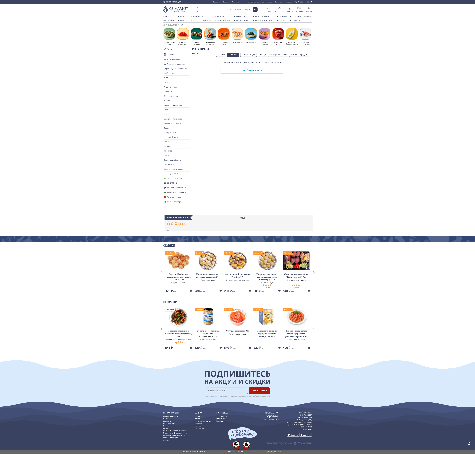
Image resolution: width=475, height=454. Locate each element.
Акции (165, 428)
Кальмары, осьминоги (302, 16)
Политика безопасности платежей (176, 435)
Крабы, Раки (240, 16)
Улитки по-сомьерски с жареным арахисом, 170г (208, 275)
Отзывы (288, 2)
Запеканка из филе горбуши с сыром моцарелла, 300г (267, 334)
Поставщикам (221, 416)
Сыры (282, 20)
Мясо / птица (168, 20)
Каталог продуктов (170, 416)
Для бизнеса (267, 2)
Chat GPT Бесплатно (271, 419)
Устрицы (283, 16)
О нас (165, 419)
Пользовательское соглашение (175, 430)
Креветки (220, 16)
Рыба (182, 16)
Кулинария (297, 20)
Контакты (235, 2)
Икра (165, 16)
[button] (164, 272)
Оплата (226, 2)
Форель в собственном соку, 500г (208, 332)
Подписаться (259, 390)
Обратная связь (169, 423)
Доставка (216, 2)
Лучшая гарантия (235, 452)
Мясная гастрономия (202, 20)
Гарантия (198, 423)
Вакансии (278, 2)
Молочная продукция (264, 20)
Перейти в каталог (252, 70)
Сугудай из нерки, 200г (237, 331)
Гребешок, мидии (262, 16)
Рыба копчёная (199, 16)
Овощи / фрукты (223, 20)
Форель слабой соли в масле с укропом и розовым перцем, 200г (296, 334)
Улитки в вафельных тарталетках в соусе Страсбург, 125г (267, 277)
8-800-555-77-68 (305, 2)
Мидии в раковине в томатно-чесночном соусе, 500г (178, 334)
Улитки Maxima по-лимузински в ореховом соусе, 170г (178, 277)
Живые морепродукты (299, 55)
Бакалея (183, 20)
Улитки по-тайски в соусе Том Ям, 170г (237, 275)
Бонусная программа (250, 2)
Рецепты (197, 426)
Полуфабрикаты (242, 20)
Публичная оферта (170, 438)
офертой (244, 396)
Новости (166, 426)
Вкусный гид (199, 428)
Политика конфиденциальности (175, 433)
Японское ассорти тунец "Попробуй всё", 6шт (296, 275)
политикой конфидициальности (259, 396)
